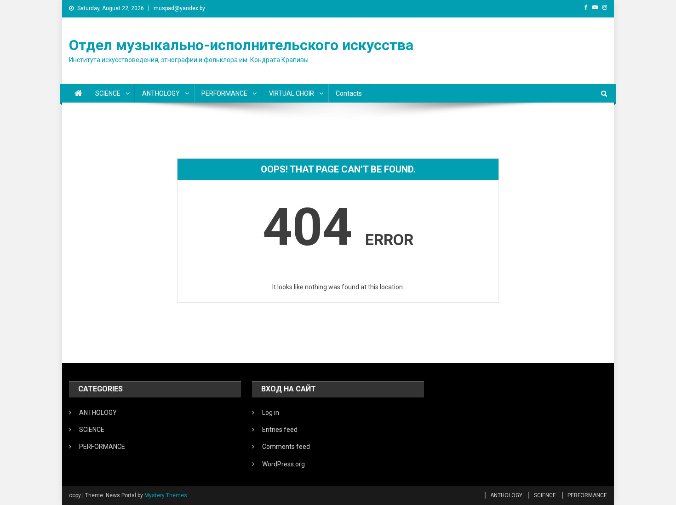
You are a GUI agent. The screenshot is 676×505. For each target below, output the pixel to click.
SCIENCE (107, 93)
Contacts (349, 93)
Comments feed (286, 446)
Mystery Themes (165, 495)
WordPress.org (283, 464)
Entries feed (280, 429)
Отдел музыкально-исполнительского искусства (241, 45)
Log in (270, 412)
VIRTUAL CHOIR (291, 93)
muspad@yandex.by (179, 8)
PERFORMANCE (224, 93)
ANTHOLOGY (161, 93)
